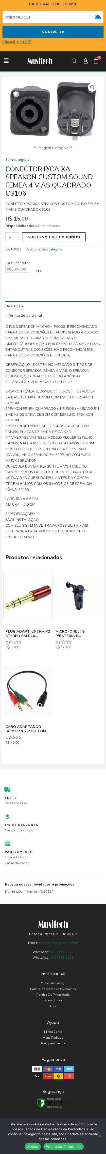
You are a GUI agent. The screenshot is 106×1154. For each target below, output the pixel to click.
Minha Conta (53, 1032)
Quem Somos (53, 1000)
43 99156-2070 (61, 952)
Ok (39, 270)
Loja (53, 1006)
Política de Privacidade (64, 1147)
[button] (6, 61)
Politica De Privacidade (53, 994)
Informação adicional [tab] (23, 315)
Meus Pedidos (53, 1037)
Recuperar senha (53, 1043)
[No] (99, 1135)
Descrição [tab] (14, 306)
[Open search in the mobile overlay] (74, 61)
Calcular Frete (16, 262)
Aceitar (32, 1147)
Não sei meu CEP (16, 41)
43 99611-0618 (61, 957)
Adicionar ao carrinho (53, 236)
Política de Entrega (53, 983)
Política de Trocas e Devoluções (53, 989)
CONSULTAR (53, 32)
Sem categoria (17, 159)
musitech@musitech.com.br (58, 943)
